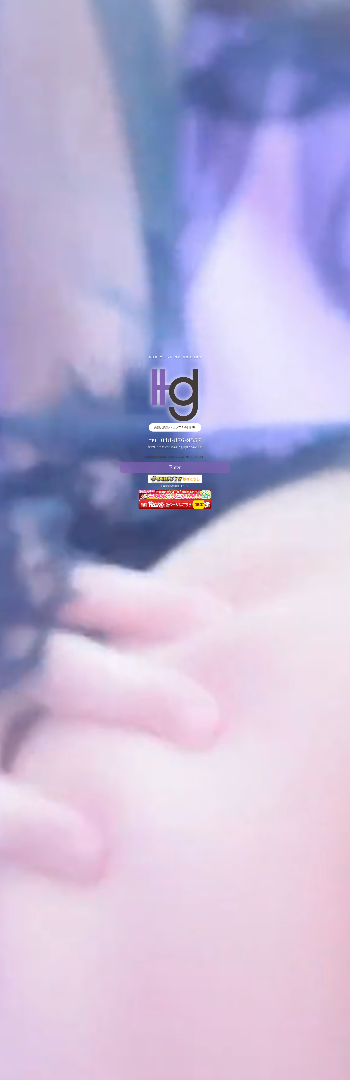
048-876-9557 (181, 440)
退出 (178, 486)
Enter (175, 467)
